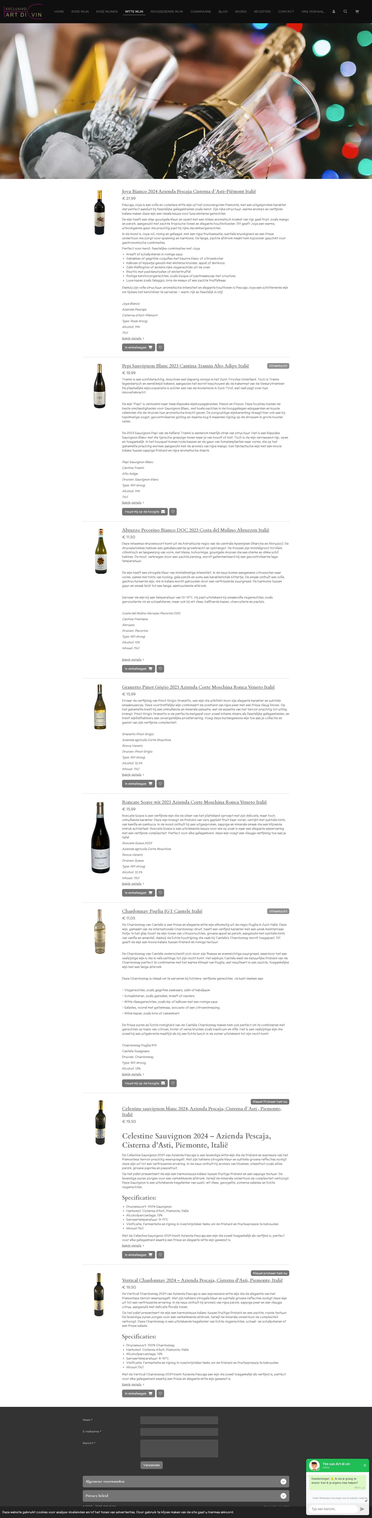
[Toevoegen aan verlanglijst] (160, 347)
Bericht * (89, 1443)
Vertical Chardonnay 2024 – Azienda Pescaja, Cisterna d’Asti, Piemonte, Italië (202, 1280)
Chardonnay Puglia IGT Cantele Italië (162, 911)
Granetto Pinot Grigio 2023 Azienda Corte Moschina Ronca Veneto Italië (198, 687)
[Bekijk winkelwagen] (357, 12)
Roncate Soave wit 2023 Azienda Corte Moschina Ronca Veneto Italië (194, 802)
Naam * (88, 1420)
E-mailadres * (92, 1431)
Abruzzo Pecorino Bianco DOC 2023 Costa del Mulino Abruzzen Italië (195, 530)
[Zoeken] (345, 12)
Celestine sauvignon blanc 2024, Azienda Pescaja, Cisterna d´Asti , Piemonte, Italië (201, 1112)
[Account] (333, 12)
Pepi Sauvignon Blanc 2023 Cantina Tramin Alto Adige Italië (185, 366)
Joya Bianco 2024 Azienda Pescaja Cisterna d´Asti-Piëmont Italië (189, 191)
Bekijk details (131, 338)
